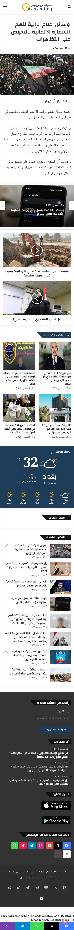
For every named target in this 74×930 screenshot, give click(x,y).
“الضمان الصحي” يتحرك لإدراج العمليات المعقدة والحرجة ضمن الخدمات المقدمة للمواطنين (25, 655)
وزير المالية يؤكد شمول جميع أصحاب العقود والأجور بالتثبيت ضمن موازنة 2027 (26, 567)
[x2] (67, 854)
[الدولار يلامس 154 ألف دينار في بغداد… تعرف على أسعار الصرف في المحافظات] (19, 408)
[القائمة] (5, 8)
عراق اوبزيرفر (14, 872)
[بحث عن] (69, 8)
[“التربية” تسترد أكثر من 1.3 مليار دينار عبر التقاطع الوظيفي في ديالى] (55, 408)
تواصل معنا (21, 878)
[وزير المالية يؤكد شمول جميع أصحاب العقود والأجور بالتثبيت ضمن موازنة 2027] (60, 569)
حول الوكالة (34, 878)
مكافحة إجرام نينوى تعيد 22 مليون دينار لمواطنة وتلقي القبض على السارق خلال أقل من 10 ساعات (27, 619)
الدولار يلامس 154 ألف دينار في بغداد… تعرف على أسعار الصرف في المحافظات (19, 429)
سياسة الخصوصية (49, 878)
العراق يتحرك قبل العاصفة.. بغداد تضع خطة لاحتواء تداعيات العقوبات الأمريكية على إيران (26, 549)
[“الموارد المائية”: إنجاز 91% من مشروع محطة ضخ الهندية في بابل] (60, 675)
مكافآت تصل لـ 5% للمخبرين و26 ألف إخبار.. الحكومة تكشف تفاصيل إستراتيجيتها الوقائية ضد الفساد (26, 637)
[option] (37, 206)
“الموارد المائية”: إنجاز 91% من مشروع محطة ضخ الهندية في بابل (28, 671)
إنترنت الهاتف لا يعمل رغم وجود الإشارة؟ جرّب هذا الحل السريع (29, 600)
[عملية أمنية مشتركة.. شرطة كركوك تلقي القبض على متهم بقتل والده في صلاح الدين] (19, 356)
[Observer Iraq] (37, 7)
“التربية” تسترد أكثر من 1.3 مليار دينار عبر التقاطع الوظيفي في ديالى (56, 429)
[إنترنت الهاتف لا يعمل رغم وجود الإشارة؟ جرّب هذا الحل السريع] (60, 604)
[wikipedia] (58, 854)
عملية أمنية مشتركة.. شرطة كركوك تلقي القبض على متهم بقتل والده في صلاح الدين (19, 378)
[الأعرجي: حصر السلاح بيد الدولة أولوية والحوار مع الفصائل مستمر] (60, 587)
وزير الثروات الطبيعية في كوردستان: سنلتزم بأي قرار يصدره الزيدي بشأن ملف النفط (56, 378)
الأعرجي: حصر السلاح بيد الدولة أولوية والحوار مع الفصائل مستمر (26, 583)
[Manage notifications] (65, 922)
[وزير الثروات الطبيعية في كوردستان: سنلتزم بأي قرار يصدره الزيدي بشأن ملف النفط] (55, 356)
